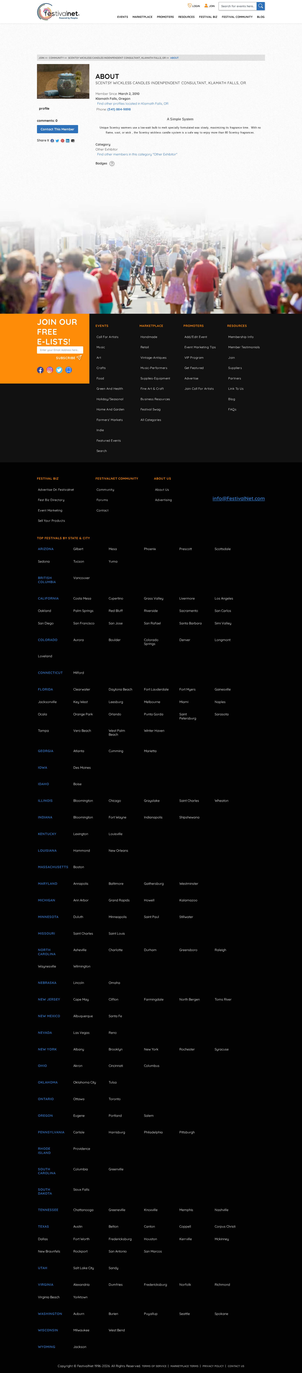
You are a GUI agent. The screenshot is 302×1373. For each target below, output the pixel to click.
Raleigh (220, 950)
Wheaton (221, 801)
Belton (113, 1226)
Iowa (42, 767)
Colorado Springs (151, 642)
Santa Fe (115, 1016)
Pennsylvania (51, 1132)
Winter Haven (154, 730)
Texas (43, 1226)
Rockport (80, 1251)
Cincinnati (116, 1066)
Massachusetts (51, 867)
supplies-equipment (155, 378)
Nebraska (47, 983)
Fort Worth (81, 1239)
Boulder (115, 640)
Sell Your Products (51, 521)
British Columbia (47, 580)
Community (105, 490)
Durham (150, 950)
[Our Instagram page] (49, 370)
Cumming (116, 751)
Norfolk (185, 1284)
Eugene (79, 1115)
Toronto (115, 1099)
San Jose (116, 623)
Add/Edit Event (195, 337)
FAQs (232, 409)
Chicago (115, 801)
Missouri (46, 933)
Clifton (113, 999)
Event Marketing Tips (200, 347)
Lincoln (78, 983)
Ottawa (78, 1099)
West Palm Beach (117, 732)
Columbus (151, 1066)
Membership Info (241, 337)
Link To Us (236, 389)
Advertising (163, 500)
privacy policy (213, 1366)
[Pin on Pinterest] (62, 140)
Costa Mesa (82, 598)
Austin (77, 1226)
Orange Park (83, 714)
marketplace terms (184, 1366)
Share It (43, 140)
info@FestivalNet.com (239, 498)
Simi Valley (223, 623)
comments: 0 (47, 120)
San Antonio (118, 1251)
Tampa (43, 730)
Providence (81, 1149)
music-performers (154, 368)
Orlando (115, 714)
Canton (149, 1226)
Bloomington (83, 801)
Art (99, 358)
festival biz (208, 16)
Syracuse (222, 1049)
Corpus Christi (225, 1226)
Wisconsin (48, 1330)
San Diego (46, 623)
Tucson (78, 561)
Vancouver (81, 578)
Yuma (113, 561)
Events (102, 326)
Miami (183, 702)
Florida (45, 689)
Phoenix (150, 549)
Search (102, 451)
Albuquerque (83, 1016)
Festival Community (237, 16)
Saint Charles (189, 801)
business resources (155, 399)
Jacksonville (47, 702)
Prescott (185, 549)
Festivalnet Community (117, 478)
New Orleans (118, 850)
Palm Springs (83, 611)
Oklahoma (48, 1082)
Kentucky (47, 834)
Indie (100, 430)
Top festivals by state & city (63, 538)
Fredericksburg (120, 1239)
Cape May (81, 999)
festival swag (151, 409)
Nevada (45, 1033)
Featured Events (109, 440)
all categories (151, 420)
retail (145, 347)
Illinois (45, 801)
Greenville (116, 1169)
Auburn (78, 1314)
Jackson (79, 1347)
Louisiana (47, 850)
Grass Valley (153, 598)
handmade (149, 337)
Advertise (191, 378)
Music (101, 347)
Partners (234, 378)
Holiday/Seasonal (110, 399)
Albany (78, 1049)
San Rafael (152, 623)
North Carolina (47, 952)
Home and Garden (110, 409)
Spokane (221, 1314)
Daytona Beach (120, 689)
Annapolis (80, 883)
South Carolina (47, 1171)
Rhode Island (44, 1151)
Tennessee (48, 1210)
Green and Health (110, 389)
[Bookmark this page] (68, 370)
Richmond (222, 1284)
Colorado (48, 640)
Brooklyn (115, 1049)
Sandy (113, 1268)
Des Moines (82, 767)
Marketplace (142, 16)
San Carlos (223, 611)
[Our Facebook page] (40, 370)
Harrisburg (117, 1132)
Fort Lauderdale (156, 689)
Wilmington (81, 966)
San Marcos (153, 1251)
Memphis (186, 1210)
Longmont (223, 640)
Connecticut (50, 673)
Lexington (80, 834)
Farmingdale (154, 999)
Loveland (45, 656)
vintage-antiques (153, 358)
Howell (149, 900)
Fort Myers (187, 689)
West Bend (117, 1330)
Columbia (80, 1169)
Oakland (44, 611)
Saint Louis (117, 933)
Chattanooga (83, 1210)
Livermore (187, 598)
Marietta (150, 751)
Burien (113, 1314)
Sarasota (222, 714)
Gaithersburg (154, 883)
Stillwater (186, 917)
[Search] (261, 6)
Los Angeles (224, 598)
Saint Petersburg (187, 716)
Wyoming (46, 1347)
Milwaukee (81, 1330)
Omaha (114, 983)
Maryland (47, 883)
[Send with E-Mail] (72, 140)
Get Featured (194, 368)
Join (231, 358)
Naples (220, 702)
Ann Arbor (81, 900)
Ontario (46, 1099)
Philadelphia (153, 1132)
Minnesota (48, 917)
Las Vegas (81, 1033)
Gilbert (78, 549)
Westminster (188, 883)
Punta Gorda (153, 714)
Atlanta (78, 751)
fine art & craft (152, 389)
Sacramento (188, 611)
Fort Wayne (117, 817)
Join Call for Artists (199, 389)
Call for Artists (107, 337)
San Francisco (84, 623)
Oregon (45, 1115)
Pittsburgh (187, 1132)
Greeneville (117, 1210)
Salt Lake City (83, 1268)
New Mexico (49, 1016)
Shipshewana (189, 817)
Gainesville (223, 689)
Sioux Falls (81, 1189)
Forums (102, 500)
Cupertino (116, 598)
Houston (150, 1239)
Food (100, 378)
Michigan (46, 900)
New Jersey (49, 999)
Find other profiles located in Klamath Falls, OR (132, 103)
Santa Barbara (190, 623)
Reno (113, 1033)
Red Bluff (116, 611)
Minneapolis (118, 917)
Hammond (81, 850)
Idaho (43, 784)
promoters (165, 16)
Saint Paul (151, 917)
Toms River (223, 999)
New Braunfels (49, 1251)
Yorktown (80, 1297)
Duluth (78, 917)
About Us (162, 478)
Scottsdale (223, 549)
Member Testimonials (244, 347)
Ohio (42, 1066)
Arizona (46, 549)
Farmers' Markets (110, 420)
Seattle (184, 1314)
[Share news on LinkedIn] (67, 140)
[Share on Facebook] (52, 140)
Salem (149, 1115)
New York (47, 1049)
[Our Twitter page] (59, 370)
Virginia (45, 1284)
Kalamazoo (188, 900)
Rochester (187, 1049)
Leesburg (116, 702)
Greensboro (188, 950)
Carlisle (78, 1132)
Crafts (101, 368)
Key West (80, 702)
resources (186, 16)
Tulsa (113, 1082)
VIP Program (194, 358)
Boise (77, 784)
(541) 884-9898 (119, 109)
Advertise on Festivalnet (56, 490)
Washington (50, 1314)
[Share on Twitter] (57, 140)
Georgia (45, 751)
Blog (260, 16)
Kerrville (185, 1239)
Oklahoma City (84, 1082)
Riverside (151, 611)
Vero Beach (82, 730)
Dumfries (116, 1284)
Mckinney (222, 1239)
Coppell (185, 1226)
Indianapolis (153, 817)
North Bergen (189, 999)
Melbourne (152, 702)
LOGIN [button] (196, 6)
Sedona (44, 561)
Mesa (113, 549)
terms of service (154, 1366)
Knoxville (151, 1210)
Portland (115, 1115)
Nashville (221, 1210)
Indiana (45, 817)
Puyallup (151, 1314)
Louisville (115, 834)
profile (44, 108)
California (48, 598)
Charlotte (116, 950)
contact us (236, 1366)
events (122, 16)
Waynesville (47, 966)
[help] (112, 163)
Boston (78, 867)
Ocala (42, 714)
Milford (78, 673)
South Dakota (45, 1191)
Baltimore (116, 883)
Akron (77, 1066)
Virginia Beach (49, 1297)
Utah (42, 1268)
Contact (102, 510)
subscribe (66, 358)
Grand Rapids (119, 900)
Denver (184, 640)
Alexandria (81, 1284)
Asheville (79, 950)
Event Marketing (50, 510)
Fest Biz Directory (51, 500)
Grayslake (152, 801)
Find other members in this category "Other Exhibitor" (137, 154)
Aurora (78, 640)
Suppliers (235, 368)
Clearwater (81, 689)
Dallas (43, 1239)
